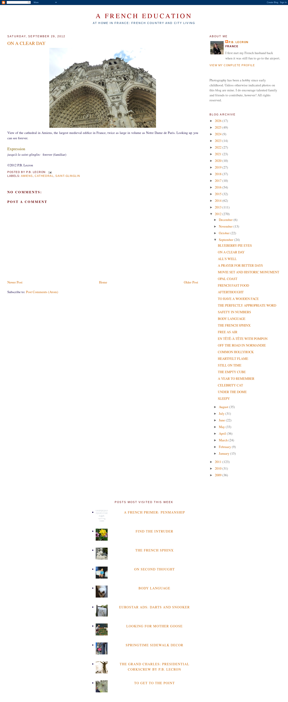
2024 (218, 134)
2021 (218, 154)
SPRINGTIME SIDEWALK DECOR (154, 645)
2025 (218, 127)
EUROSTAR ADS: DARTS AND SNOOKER (154, 607)
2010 (218, 468)
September (226, 239)
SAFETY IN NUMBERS (234, 312)
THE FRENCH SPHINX (234, 325)
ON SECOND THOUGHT (154, 569)
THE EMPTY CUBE (232, 372)
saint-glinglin (67, 176)
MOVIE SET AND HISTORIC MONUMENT (248, 272)
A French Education (144, 15)
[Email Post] (49, 172)
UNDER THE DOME (232, 392)
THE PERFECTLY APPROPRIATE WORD (247, 305)
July (222, 413)
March (223, 440)
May (222, 427)
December (226, 219)
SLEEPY (224, 398)
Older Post (191, 282)
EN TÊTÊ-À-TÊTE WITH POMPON (243, 338)
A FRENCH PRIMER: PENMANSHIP (154, 512)
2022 (218, 147)
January (224, 453)
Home (103, 282)
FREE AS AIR (227, 332)
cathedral (44, 176)
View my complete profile (232, 65)
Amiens (27, 176)
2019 (218, 167)
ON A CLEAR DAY (26, 43)
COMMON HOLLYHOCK (236, 352)
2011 (218, 461)
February (225, 446)
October (224, 233)
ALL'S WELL (227, 259)
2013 (218, 207)
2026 (218, 120)
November (226, 226)
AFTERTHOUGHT (231, 292)
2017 (218, 180)
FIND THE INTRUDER (154, 531)
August (224, 407)
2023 (218, 140)
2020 (218, 160)
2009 (218, 475)
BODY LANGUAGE (231, 318)
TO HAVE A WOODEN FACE (238, 298)
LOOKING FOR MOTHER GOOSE (154, 626)
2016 (218, 187)
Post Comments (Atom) (42, 292)
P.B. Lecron (238, 42)
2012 (218, 214)
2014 (218, 200)
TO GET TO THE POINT (154, 683)
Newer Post (14, 282)
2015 (218, 194)
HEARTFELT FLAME (233, 358)
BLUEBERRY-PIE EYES (235, 245)
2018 (218, 174)
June (222, 420)
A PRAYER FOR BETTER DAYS (240, 265)
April (223, 433)
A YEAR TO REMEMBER (236, 378)
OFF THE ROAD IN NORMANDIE (242, 345)
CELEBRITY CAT (230, 385)
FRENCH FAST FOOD (233, 285)
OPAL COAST (227, 278)
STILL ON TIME (229, 365)
